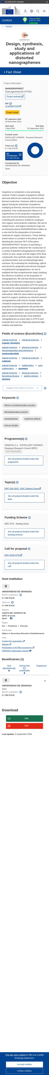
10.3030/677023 (12, 106)
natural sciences (9, 340)
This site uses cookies (15, 1055)
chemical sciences (30, 340)
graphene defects (32, 419)
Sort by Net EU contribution (24, 668)
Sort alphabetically (9, 667)
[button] (31, 11)
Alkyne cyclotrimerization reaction (19, 405)
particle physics (31, 376)
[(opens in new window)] (11, 10)
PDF (26, 726)
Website (9, 644)
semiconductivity (10, 353)
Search (38, 11)
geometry (23, 368)
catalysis (6, 361)
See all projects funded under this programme (23, 460)
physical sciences (30, 347)
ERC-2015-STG (12, 555)
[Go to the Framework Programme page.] (24, 36)
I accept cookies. (24, 1064)
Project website (14, 97)
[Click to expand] (45, 681)
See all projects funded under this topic (23, 497)
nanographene (11, 419)
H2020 (9, 27)
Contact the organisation (15, 641)
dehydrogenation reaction (16, 412)
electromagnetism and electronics (17, 350)
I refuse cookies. (24, 1071)
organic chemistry (11, 343)
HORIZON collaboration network (19, 651)
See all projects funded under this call (23, 564)
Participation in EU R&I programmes (20, 647)
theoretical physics (10, 376)
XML (26, 718)
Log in (25, 11)
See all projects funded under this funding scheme (23, 533)
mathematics (28, 365)
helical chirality (11, 425)
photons (6, 379)
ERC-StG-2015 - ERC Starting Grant (22, 489)
